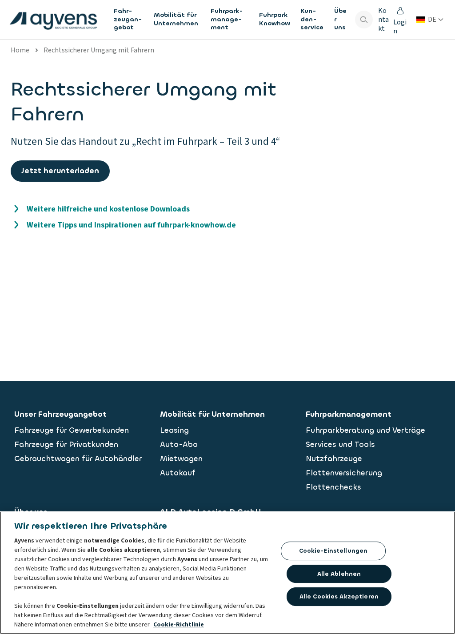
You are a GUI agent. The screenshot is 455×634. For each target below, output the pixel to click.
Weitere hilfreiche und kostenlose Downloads (108, 209)
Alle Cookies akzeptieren (339, 596)
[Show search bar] (364, 19)
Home (20, 50)
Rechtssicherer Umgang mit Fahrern (99, 50)
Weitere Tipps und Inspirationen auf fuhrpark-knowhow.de (131, 225)
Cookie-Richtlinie (178, 624)
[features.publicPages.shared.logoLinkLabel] (53, 19)
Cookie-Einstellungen (333, 550)
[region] (227, 572)
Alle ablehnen (339, 574)
